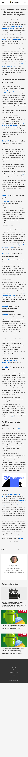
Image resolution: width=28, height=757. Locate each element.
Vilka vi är (14, 675)
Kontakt (14, 667)
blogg (21, 538)
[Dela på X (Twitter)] (17, 549)
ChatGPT (5, 39)
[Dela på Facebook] (6, 549)
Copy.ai (5, 306)
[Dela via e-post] (14, 549)
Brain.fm (5, 367)
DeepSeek (16, 39)
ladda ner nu (16, 417)
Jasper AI (5, 254)
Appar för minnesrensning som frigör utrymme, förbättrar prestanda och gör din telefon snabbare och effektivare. (13, 628)
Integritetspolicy (14, 672)
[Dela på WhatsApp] (10, 549)
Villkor (14, 670)
